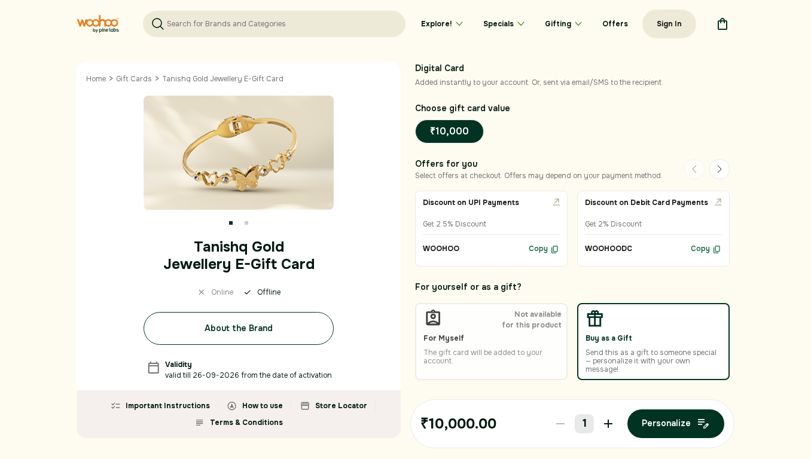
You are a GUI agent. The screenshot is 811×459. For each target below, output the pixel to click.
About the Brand (239, 328)
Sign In (669, 24)
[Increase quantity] (608, 423)
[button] (231, 223)
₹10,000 (449, 131)
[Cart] (722, 24)
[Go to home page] (98, 24)
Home (96, 79)
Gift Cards (134, 79)
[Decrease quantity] (560, 423)
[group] (491, 229)
